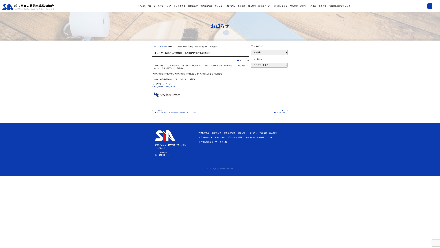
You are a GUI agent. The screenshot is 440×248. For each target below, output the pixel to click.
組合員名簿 (193, 5)
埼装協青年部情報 (298, 5)
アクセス (312, 5)
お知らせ (219, 5)
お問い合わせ (220, 137)
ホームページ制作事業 (255, 137)
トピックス (230, 5)
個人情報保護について (208, 142)
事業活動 (241, 5)
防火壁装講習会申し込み (340, 5)
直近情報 (322, 5)
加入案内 (252, 5)
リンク (269, 137)
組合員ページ (264, 5)
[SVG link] (28, 7)
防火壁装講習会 (280, 5)
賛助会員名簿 (206, 5)
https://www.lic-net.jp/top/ (163, 86)
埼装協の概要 (179, 5)
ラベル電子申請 (144, 5)
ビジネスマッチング (162, 5)
